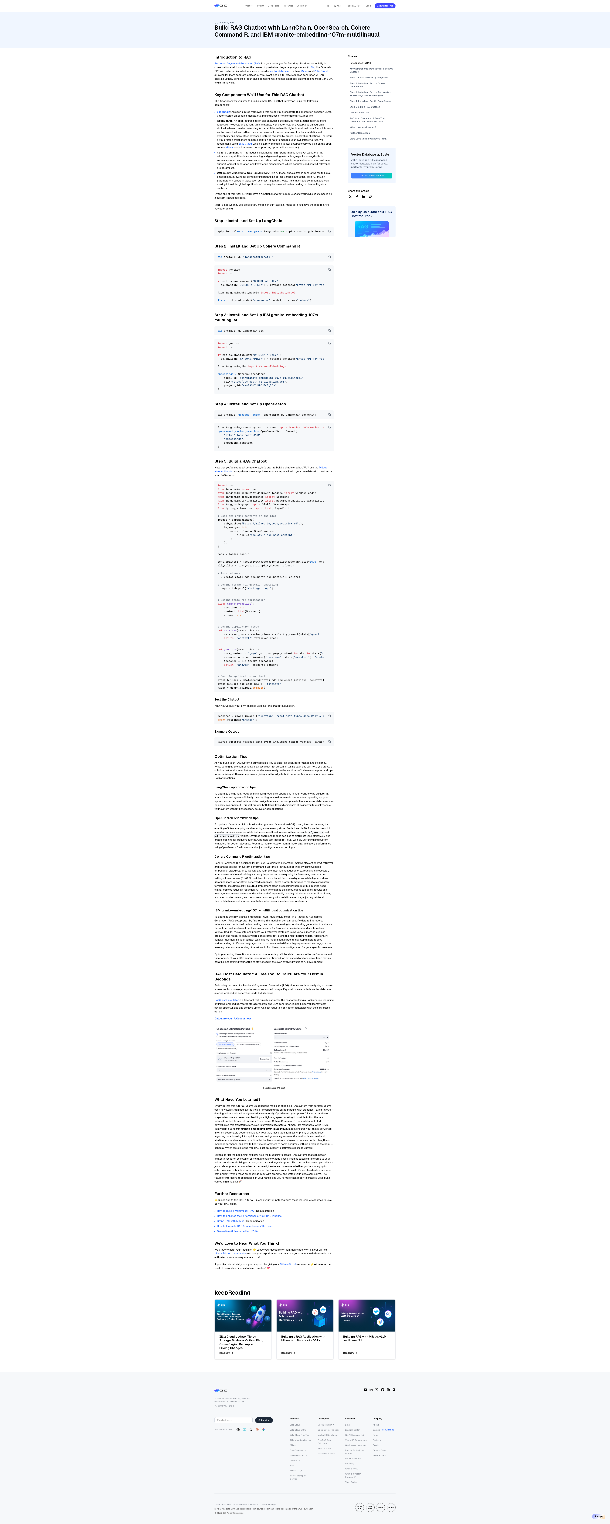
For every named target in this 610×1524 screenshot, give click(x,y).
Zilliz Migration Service (300, 1440)
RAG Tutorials (324, 1448)
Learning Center (352, 1430)
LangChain (223, 112)
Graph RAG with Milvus (230, 1221)
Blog (347, 1424)
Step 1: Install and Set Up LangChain (369, 77)
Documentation (325, 1424)
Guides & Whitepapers (355, 1445)
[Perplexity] (244, 1429)
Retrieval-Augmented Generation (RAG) (237, 63)
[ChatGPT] (238, 1429)
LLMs (311, 67)
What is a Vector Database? (353, 1475)
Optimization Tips (359, 112)
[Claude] (257, 1429)
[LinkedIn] (371, 1389)
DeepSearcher (297, 1450)
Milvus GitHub (288, 1264)
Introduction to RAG (360, 63)
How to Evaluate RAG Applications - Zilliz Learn (245, 1226)
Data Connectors (353, 1458)
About (376, 1424)
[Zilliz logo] (220, 6)
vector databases (280, 71)
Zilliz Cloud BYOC (298, 1430)
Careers (376, 1430)
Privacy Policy (240, 1504)
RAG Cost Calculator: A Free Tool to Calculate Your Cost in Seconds (369, 120)
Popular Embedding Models (354, 1452)
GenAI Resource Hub (354, 1435)
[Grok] (250, 1429)
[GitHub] (382, 1389)
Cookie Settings (268, 1504)
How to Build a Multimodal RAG (235, 1211)
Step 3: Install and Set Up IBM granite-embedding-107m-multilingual (370, 94)
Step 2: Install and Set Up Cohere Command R (367, 85)
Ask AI (600, 1516)
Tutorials (223, 22)
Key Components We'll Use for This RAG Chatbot (371, 70)
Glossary (349, 1463)
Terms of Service (222, 1504)
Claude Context (297, 1455)
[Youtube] (365, 1389)
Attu (292, 1465)
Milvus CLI (294, 1470)
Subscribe (264, 1420)
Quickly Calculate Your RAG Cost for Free (371, 214)
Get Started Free (385, 5)
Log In (368, 5)
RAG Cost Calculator (226, 1000)
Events (376, 1445)
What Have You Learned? (363, 127)
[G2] (394, 1389)
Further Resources (360, 133)
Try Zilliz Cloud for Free (371, 175)
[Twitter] (376, 1389)
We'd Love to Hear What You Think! (368, 138)
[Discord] (388, 1389)
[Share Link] (370, 197)
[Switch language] (328, 5)
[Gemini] (263, 1429)
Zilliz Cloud (321, 71)
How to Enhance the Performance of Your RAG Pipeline (249, 1216)
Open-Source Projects (328, 1430)
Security (254, 1504)
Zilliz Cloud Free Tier (299, 1435)
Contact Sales (379, 1450)
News (375, 1435)
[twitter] (350, 197)
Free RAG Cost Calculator (325, 1442)
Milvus (305, 71)
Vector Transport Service (298, 1477)
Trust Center (351, 1482)
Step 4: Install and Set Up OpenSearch (370, 101)
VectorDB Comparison (356, 1440)
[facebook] (357, 197)
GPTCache (295, 1460)
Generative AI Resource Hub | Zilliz (237, 1231)
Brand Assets (379, 1455)
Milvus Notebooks (326, 1453)
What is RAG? (351, 1468)
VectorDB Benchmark (328, 1435)
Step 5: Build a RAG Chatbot (365, 106)
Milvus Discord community (230, 1253)
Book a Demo (354, 5)
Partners (377, 1440)
